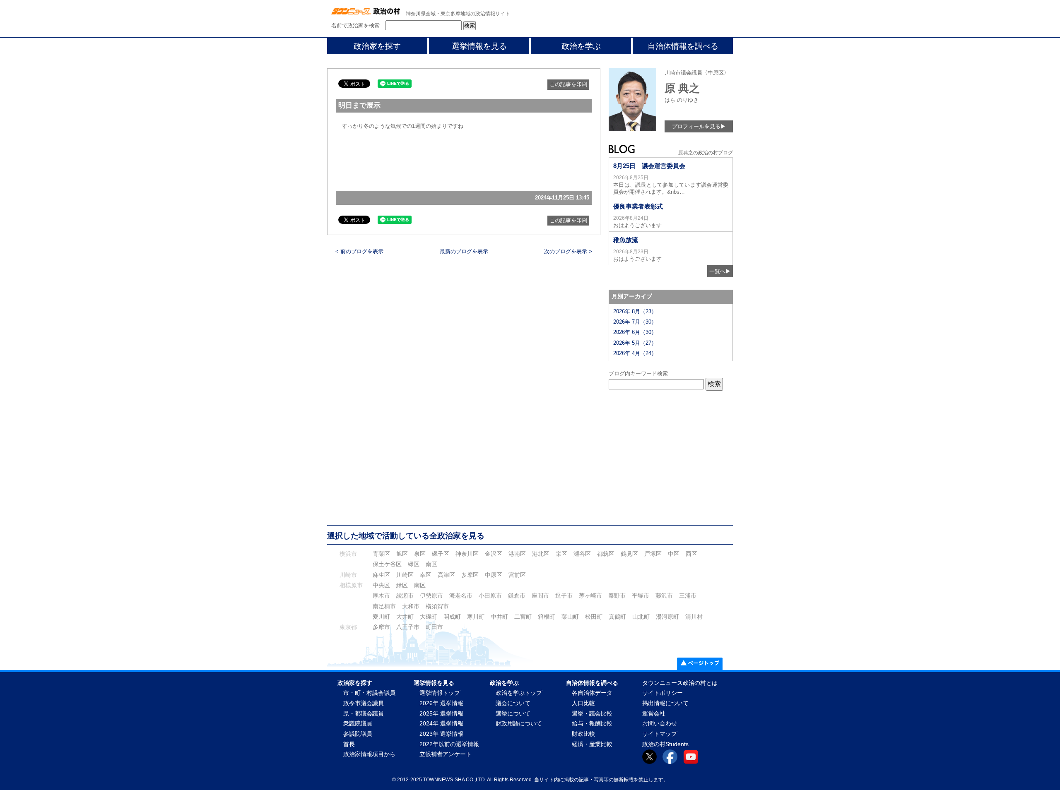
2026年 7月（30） (635, 322)
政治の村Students (665, 744)
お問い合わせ (659, 723)
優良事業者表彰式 (638, 206)
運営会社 (653, 714)
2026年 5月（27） (635, 343)
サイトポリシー (662, 693)
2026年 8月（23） (635, 311)
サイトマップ (659, 734)
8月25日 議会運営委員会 (649, 165)
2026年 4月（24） (635, 353)
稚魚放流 (625, 239)
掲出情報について (665, 703)
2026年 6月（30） (635, 332)
